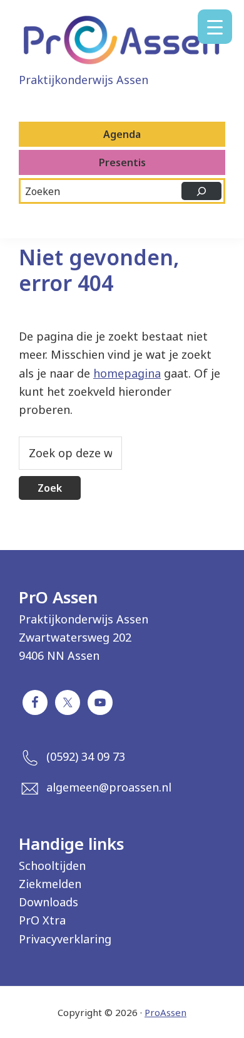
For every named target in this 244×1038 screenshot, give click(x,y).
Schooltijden (52, 865)
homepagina (127, 373)
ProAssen (165, 1012)
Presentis (122, 162)
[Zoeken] (201, 191)
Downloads (48, 901)
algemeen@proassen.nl (108, 787)
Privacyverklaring (65, 938)
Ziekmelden (50, 883)
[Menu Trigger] (215, 26)
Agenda (122, 134)
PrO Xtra (42, 920)
